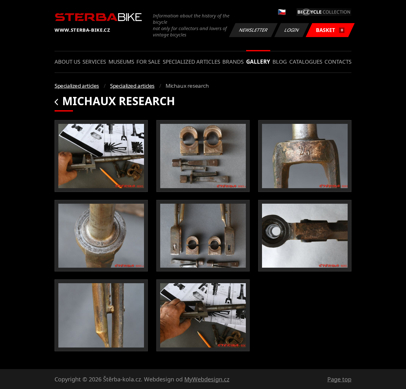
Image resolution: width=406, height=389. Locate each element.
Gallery (258, 61)
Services (94, 61)
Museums (121, 61)
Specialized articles (191, 61)
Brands (233, 61)
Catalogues (305, 61)
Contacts (337, 61)
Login (291, 30)
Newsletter (253, 30)
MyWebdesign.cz (206, 379)
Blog (279, 61)
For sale (148, 61)
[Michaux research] (101, 156)
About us (67, 61)
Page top (339, 379)
